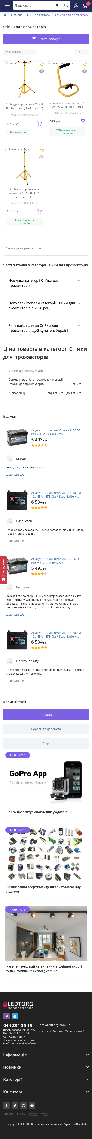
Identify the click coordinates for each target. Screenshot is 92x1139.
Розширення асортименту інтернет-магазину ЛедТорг (43, 889)
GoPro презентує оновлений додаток (36, 812)
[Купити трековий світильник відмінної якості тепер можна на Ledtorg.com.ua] (46, 933)
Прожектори (42, 15)
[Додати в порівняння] (41, 71)
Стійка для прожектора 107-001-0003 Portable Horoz (67, 104)
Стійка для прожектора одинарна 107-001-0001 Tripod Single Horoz (24, 193)
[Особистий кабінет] (76, 5)
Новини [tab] (46, 715)
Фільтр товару (48, 39)
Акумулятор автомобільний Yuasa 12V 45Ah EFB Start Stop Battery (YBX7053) (56, 494)
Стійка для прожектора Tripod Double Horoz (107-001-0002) (24, 106)
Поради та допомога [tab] (46, 729)
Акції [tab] (46, 743)
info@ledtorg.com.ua (55, 1025)
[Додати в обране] (42, 65)
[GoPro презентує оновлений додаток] (46, 779)
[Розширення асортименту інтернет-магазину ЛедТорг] (46, 854)
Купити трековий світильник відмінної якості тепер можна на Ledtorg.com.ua (44, 968)
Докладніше (15, 475)
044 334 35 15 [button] (17, 1025)
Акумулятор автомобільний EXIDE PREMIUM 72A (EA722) (55, 432)
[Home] (5, 15)
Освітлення (19, 15)
